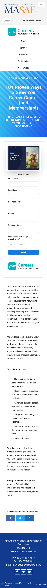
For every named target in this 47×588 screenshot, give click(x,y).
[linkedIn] (29, 572)
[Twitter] (23, 572)
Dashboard (42, 584)
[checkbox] (19, 21)
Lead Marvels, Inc (22, 583)
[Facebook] (17, 572)
